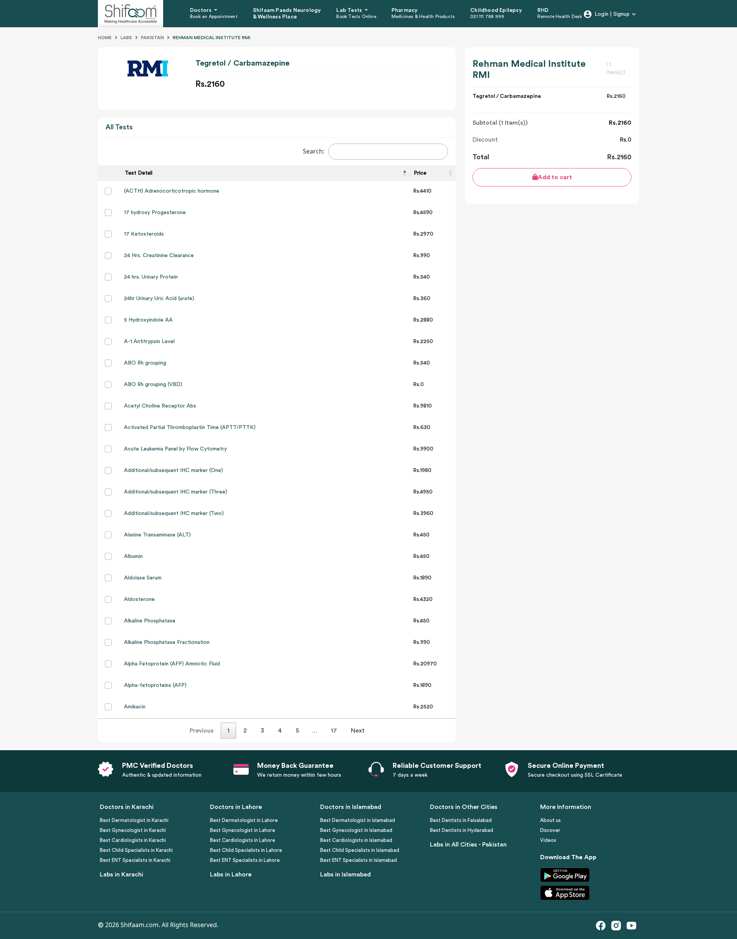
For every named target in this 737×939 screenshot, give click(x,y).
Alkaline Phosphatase (149, 621)
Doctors (201, 10)
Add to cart (555, 177)
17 (334, 731)
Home (105, 37)
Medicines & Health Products (423, 16)
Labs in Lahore (230, 874)
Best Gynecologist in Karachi (133, 830)
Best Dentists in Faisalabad (461, 820)
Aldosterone (139, 599)
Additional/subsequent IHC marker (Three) (175, 492)
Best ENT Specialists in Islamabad (358, 860)
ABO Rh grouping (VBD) (153, 384)
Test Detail (138, 173)
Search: (313, 151)
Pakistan (152, 37)
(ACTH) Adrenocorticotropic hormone (171, 191)
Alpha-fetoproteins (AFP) (155, 685)
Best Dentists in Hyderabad (461, 830)
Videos (548, 840)
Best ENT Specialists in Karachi (135, 860)
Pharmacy (405, 10)
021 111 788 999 (487, 16)
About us (550, 820)
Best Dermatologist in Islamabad (357, 820)
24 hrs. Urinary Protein (151, 277)
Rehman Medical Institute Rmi (211, 37)
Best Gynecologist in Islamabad (356, 830)
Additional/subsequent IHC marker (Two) (174, 513)
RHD (543, 10)
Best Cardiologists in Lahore (242, 840)
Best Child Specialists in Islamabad (359, 850)
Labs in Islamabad (345, 874)
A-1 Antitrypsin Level (149, 341)
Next (358, 731)
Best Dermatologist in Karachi (134, 820)
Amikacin (134, 707)
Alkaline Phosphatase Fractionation (167, 642)
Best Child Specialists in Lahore (246, 850)
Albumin (133, 556)
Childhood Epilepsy (496, 10)
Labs (126, 37)
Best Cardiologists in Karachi (133, 840)
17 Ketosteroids (144, 234)
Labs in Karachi (121, 874)
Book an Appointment (214, 16)
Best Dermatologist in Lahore (244, 820)
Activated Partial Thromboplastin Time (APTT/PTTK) (190, 427)
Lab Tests (349, 10)
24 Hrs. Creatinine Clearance (159, 255)
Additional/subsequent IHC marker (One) (173, 470)
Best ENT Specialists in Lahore (245, 860)
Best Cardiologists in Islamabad (356, 840)
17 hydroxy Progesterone (155, 212)
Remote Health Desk (559, 16)
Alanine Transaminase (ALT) (157, 535)
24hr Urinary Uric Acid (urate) (159, 298)
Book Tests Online (356, 16)
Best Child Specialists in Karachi (136, 850)
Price (420, 173)
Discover (550, 830)
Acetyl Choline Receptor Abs (160, 406)
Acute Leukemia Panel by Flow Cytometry (175, 449)
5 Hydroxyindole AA (148, 320)
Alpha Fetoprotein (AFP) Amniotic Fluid (172, 664)
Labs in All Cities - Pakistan (468, 845)
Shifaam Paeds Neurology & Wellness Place (287, 14)
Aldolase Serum (143, 578)
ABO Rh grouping (145, 363)
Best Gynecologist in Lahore (242, 830)
